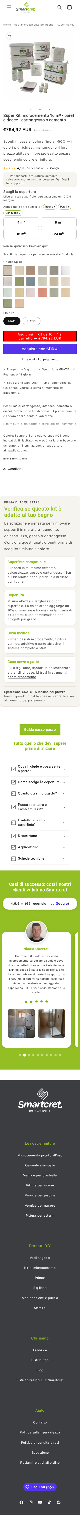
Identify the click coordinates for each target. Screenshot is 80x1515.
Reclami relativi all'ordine (40, 1462)
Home (7, 24)
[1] (20, 1055)
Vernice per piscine (40, 1195)
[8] (51, 1055)
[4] (33, 1055)
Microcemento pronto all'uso (40, 1155)
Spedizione (40, 1452)
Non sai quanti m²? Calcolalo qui (24, 246)
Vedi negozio (40, 1258)
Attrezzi (40, 1308)
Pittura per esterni (40, 1215)
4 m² (21, 222)
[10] (60, 1055)
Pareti (64, 206)
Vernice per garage (40, 1205)
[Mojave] (54, 281)
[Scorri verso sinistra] (30, 109)
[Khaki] (7, 303)
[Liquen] (42, 281)
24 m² (59, 234)
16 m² (21, 234)
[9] (55, 1055)
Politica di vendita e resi (40, 1442)
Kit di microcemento (40, 1267)
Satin (31, 321)
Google (62, 904)
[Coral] (42, 292)
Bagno (50, 206)
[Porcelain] (65, 281)
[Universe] (42, 270)
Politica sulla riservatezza (40, 1432)
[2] (24, 1055)
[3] (29, 1055)
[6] (42, 1055)
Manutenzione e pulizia (40, 1298)
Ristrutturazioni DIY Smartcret (40, 1380)
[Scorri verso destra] (50, 109)
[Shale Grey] (54, 270)
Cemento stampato (40, 1165)
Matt (12, 321)
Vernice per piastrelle (40, 1175)
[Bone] (19, 270)
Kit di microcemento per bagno (34, 24)
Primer (40, 1277)
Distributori (40, 1360)
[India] (19, 292)
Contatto (40, 1422)
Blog (39, 1370)
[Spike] (7, 270)
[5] (38, 1055)
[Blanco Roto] (7, 281)
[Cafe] (30, 270)
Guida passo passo (40, 729)
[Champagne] (65, 292)
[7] (47, 1055)
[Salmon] (19, 303)
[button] (9, 7)
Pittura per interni (40, 1185)
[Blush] (30, 292)
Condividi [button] (15, 469)
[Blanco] (65, 270)
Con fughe (13, 212)
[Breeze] (30, 281)
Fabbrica (40, 1350)
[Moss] (7, 292)
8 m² (58, 222)
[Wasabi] (19, 281)
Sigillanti (40, 1287)
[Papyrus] (54, 292)
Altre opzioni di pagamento (40, 359)
